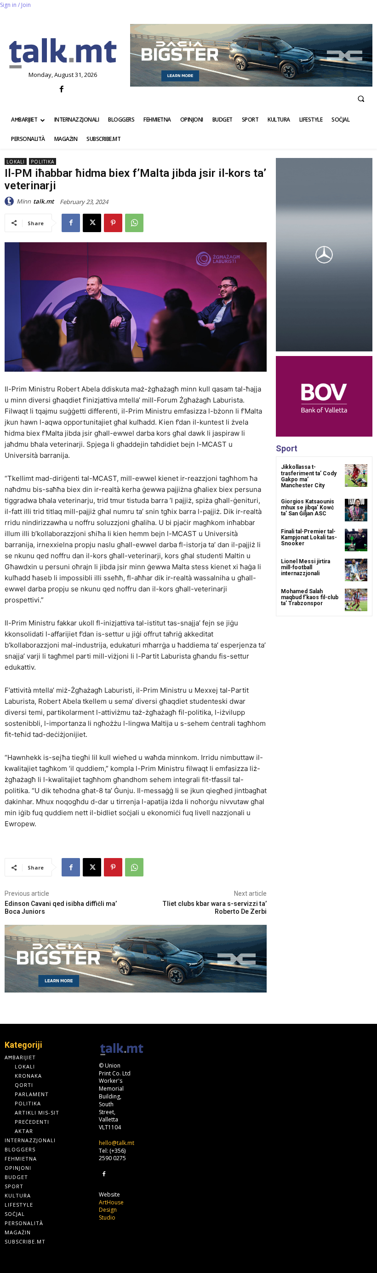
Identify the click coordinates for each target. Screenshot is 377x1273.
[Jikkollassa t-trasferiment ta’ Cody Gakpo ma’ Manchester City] (356, 475)
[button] (360, 98)
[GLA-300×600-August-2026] (324, 254)
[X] (92, 223)
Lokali (15, 161)
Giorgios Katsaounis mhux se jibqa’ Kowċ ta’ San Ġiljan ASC (307, 507)
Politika (42, 161)
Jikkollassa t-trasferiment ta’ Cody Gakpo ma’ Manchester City (309, 476)
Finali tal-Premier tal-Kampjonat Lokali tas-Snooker (309, 537)
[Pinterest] (113, 223)
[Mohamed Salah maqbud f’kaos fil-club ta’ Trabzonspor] (356, 600)
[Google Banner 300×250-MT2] (324, 396)
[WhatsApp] (134, 223)
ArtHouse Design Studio (111, 1210)
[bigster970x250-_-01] (251, 55)
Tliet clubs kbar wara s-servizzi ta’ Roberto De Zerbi (214, 907)
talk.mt (43, 201)
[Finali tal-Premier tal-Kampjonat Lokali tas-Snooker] (356, 540)
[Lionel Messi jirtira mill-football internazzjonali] (356, 570)
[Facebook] (62, 89)
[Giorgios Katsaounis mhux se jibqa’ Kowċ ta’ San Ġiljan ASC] (356, 510)
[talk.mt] (11, 201)
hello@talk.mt (116, 1143)
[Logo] (63, 54)
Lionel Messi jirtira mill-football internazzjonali (305, 567)
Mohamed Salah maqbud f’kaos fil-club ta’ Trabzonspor (309, 597)
